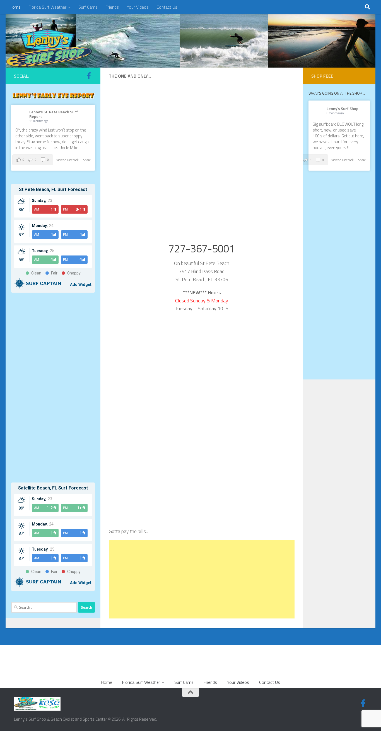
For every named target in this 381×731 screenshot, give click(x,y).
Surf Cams (88, 7)
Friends (112, 7)
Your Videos (138, 7)
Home (15, 7)
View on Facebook (67, 160)
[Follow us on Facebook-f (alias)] (88, 75)
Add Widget (80, 284)
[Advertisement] (202, 579)
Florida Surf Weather (47, 7)
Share (87, 160)
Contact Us (166, 7)
